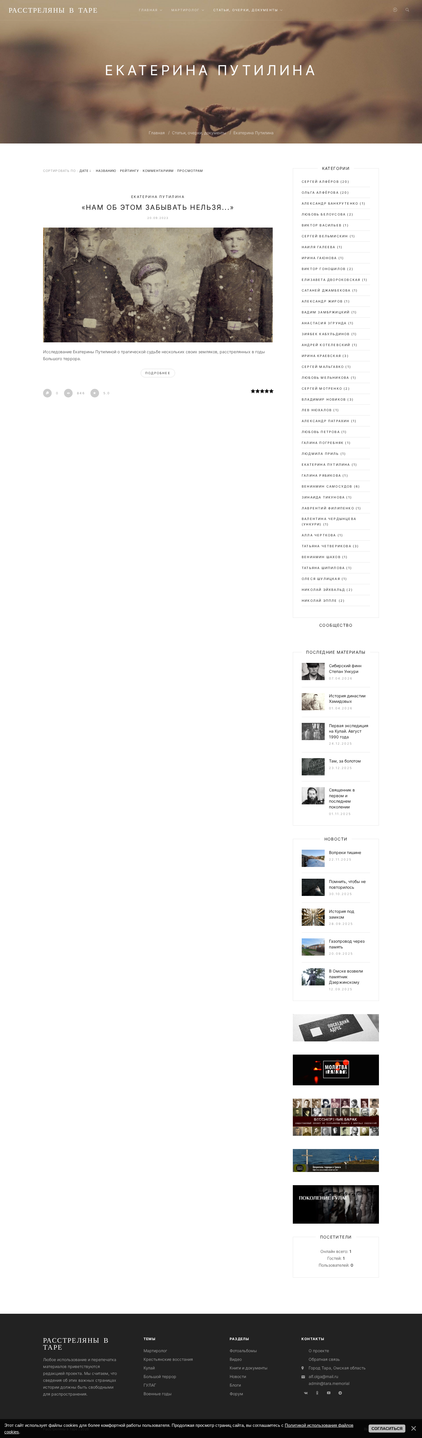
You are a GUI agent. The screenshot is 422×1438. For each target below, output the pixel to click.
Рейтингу (129, 171)
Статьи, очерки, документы (199, 132)
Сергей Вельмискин (325, 236)
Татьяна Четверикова (326, 546)
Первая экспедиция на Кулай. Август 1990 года (348, 731)
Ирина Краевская (321, 356)
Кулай (149, 1367)
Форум (236, 1393)
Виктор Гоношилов (324, 269)
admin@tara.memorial (329, 1383)
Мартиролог (155, 1350)
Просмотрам (190, 171)
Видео (236, 1359)
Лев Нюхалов (317, 410)
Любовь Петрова (321, 432)
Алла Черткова (319, 535)
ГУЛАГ (150, 1385)
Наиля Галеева (319, 247)
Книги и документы (249, 1367)
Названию (106, 171)
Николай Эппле (319, 601)
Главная (157, 132)
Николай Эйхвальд (323, 590)
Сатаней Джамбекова (326, 290)
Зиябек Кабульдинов (326, 334)
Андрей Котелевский (326, 345)
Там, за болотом (345, 760)
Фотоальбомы (243, 1350)
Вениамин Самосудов (327, 486)
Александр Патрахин (326, 421)
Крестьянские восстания (168, 1359)
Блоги (235, 1385)
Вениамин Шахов (321, 557)
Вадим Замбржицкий (326, 312)
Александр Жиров (322, 301)
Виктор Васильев (322, 225)
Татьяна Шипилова (323, 568)
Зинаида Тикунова (323, 497)
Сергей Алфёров (320, 182)
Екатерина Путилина (253, 132)
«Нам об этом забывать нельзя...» (158, 207)
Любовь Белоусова (324, 214)
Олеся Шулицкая (321, 579)
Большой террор (160, 1376)
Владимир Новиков (324, 399)
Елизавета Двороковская (331, 280)
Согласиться (386, 1428)
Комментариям (158, 171)
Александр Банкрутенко (330, 203)
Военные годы (158, 1393)
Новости (238, 1376)
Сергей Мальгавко (323, 367)
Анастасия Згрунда (324, 323)
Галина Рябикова (321, 475)
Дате (84, 171)
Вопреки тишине (345, 852)
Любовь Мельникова (325, 378)
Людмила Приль (320, 454)
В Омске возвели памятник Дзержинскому (346, 977)
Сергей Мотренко (322, 389)
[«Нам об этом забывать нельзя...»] (158, 285)
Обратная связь (324, 1359)
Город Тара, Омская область (337, 1367)
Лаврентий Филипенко (328, 508)
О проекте (319, 1350)
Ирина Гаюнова (319, 258)
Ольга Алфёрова (320, 193)
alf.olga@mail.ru (323, 1376)
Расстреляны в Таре (53, 10)
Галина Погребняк (323, 443)
